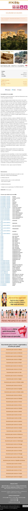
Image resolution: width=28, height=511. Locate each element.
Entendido (25, 506)
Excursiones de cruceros (15, 18)
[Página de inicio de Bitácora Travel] (14, 4)
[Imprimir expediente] (26, 66)
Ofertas (8, 491)
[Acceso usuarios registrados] (22, 7)
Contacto (19, 492)
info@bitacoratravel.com (13, 502)
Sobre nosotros (14, 492)
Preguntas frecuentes (15, 491)
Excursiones (6, 18)
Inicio (2, 18)
